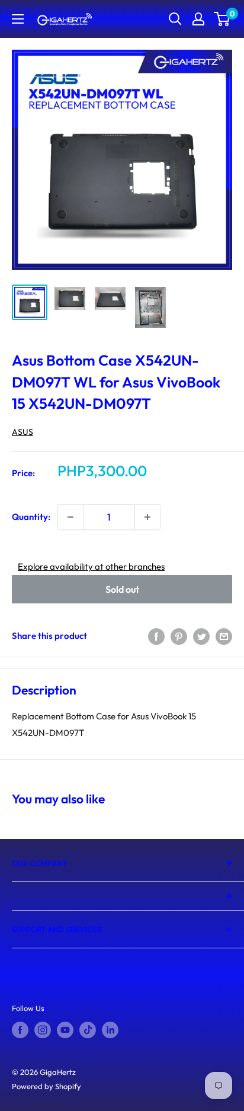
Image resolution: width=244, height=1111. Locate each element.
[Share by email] (224, 635)
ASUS (22, 432)
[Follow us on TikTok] (87, 1030)
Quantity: (31, 516)
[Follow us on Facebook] (20, 1030)
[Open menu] (18, 19)
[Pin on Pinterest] (179, 635)
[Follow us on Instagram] (42, 1030)
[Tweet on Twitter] (201, 635)
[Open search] (175, 18)
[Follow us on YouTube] (65, 1030)
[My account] (198, 18)
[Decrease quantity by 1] (70, 517)
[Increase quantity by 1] (147, 517)
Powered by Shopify (46, 1086)
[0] (222, 19)
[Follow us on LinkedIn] (110, 1030)
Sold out (122, 589)
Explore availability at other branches (91, 566)
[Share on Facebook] (156, 635)
